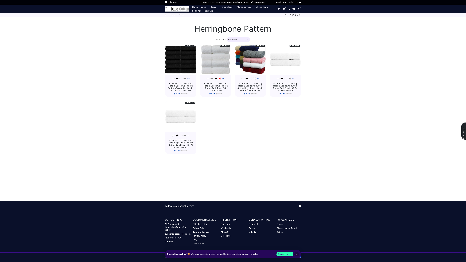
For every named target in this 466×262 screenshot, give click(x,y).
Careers (169, 241)
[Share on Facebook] (290, 15)
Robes (215, 7)
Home (195, 7)
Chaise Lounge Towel (287, 228)
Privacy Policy (199, 235)
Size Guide (225, 224)
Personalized (228, 7)
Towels (204, 7)
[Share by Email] (300, 15)
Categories (226, 235)
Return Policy (199, 228)
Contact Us (198, 243)
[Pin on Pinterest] (295, 15)
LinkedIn (252, 232)
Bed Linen (196, 11)
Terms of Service (201, 232)
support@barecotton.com (178, 234)
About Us (225, 232)
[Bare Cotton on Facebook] (166, 2)
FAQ (195, 239)
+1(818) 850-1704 (173, 237)
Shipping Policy (200, 224)
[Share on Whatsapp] (298, 15)
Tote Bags (208, 11)
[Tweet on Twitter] (293, 15)
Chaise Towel (262, 7)
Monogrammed (245, 7)
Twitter (252, 228)
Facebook (253, 224)
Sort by (221, 39)
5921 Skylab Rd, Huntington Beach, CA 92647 (175, 227)
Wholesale (226, 228)
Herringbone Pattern (177, 15)
